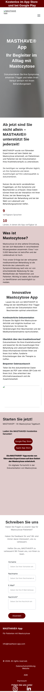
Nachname (13, 573)
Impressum (22, 681)
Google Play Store (23, 441)
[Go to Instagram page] (15, 688)
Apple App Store (23, 448)
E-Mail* (11, 585)
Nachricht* (13, 597)
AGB (26, 675)
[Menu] (38, 16)
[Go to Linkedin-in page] (29, 688)
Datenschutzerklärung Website (25, 667)
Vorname (12, 562)
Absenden (16, 616)
